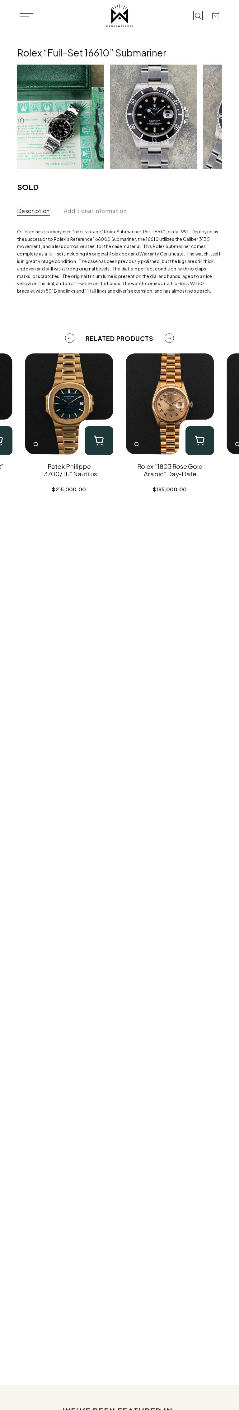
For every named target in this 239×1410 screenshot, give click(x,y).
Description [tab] (33, 210)
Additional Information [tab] (95, 210)
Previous (69, 338)
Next (169, 338)
